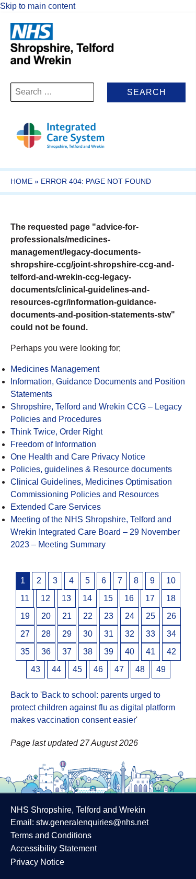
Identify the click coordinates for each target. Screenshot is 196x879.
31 (108, 633)
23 (108, 616)
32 (129, 633)
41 (150, 651)
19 (25, 616)
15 (108, 598)
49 (161, 669)
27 (25, 633)
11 (24, 598)
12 (45, 598)
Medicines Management (54, 369)
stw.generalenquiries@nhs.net (92, 822)
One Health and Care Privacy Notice (77, 456)
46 (98, 669)
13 (66, 598)
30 (88, 633)
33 (150, 633)
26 (171, 616)
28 (46, 633)
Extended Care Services (55, 506)
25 (150, 616)
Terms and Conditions (50, 835)
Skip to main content (37, 6)
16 (129, 598)
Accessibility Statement (53, 848)
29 (67, 633)
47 (119, 669)
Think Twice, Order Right (56, 431)
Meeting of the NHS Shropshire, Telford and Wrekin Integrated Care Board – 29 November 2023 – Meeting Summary (95, 532)
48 (140, 669)
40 (129, 651)
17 (150, 598)
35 (25, 651)
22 (88, 616)
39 (108, 651)
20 (46, 616)
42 (171, 651)
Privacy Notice (37, 862)
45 (77, 669)
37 (67, 651)
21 (67, 616)
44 (56, 669)
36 (46, 651)
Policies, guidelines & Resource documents (91, 469)
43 (35, 669)
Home (21, 181)
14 (87, 598)
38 (88, 651)
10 (171, 580)
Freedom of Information (53, 444)
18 (171, 598)
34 (171, 633)
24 (129, 616)
